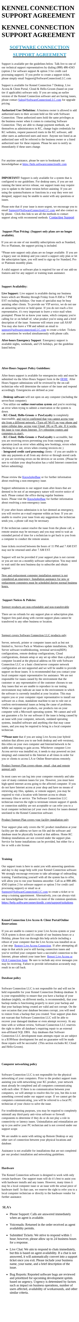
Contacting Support (61, 217)
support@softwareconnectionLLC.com (24, 329)
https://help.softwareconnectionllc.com (44, 164)
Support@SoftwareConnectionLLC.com (32, 210)
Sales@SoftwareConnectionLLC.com (39, 99)
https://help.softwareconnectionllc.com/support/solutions (37, 902)
